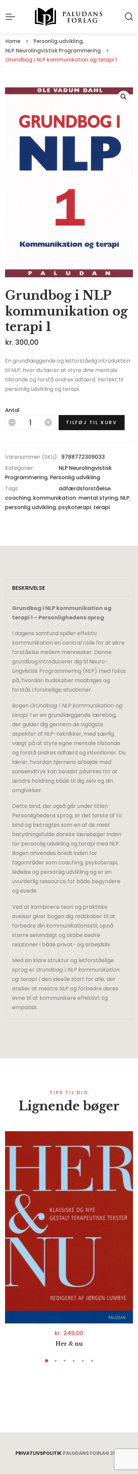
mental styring (98, 498)
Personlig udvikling (75, 477)
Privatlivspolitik (38, 1453)
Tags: (12, 488)
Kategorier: (19, 468)
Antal (12, 410)
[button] (124, 97)
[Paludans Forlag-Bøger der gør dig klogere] (68, 17)
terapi (101, 507)
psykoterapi (74, 507)
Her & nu (69, 1343)
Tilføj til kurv (91, 422)
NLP (124, 498)
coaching (18, 498)
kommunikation (54, 498)
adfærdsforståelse (85, 488)
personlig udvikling (30, 507)
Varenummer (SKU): (31, 457)
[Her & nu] (69, 1227)
